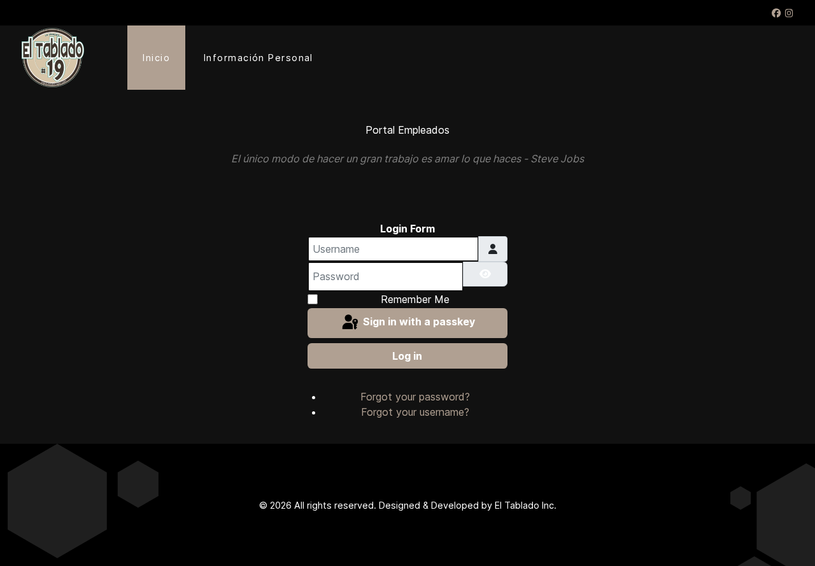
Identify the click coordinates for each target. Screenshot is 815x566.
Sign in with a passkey (417, 322)
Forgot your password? (415, 396)
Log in (407, 356)
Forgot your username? (415, 412)
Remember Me (415, 299)
